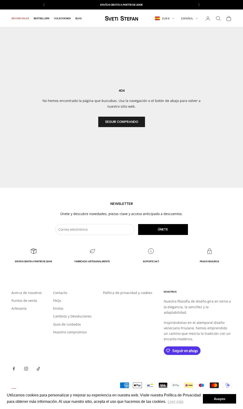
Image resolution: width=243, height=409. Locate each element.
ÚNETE (163, 229)
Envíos (58, 308)
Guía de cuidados (67, 324)
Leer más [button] (175, 402)
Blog (78, 18)
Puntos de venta (24, 300)
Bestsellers (41, 18)
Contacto (60, 292)
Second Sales (20, 18)
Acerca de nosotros (26, 292)
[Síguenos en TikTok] (38, 368)
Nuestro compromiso (70, 332)
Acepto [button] (219, 399)
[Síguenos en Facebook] (13, 368)
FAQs (57, 300)
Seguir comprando (121, 122)
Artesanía (19, 308)
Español (187, 18)
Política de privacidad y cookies (127, 292)
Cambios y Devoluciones (72, 316)
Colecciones (62, 18)
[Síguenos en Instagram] (26, 368)
